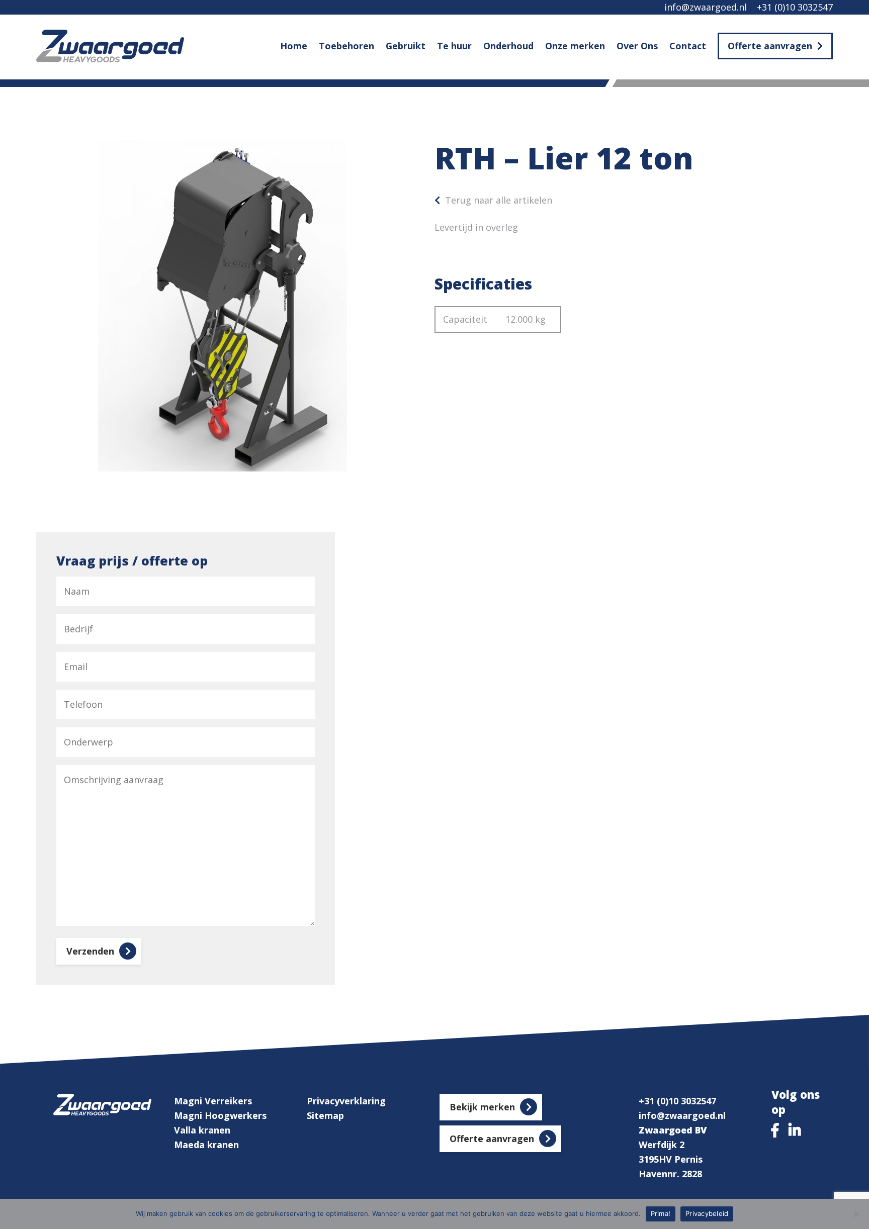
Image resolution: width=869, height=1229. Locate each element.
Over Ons (637, 46)
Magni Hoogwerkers (220, 1115)
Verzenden (90, 951)
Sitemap (325, 1115)
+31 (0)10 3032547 (795, 7)
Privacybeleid (706, 1213)
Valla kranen (202, 1130)
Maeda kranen (206, 1145)
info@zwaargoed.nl (705, 7)
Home (293, 46)
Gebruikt (405, 46)
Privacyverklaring (346, 1101)
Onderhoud (508, 46)
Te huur (454, 46)
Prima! (661, 1213)
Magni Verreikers (213, 1101)
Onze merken (575, 46)
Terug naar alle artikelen (498, 200)
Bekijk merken (482, 1107)
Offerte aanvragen (770, 46)
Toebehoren (346, 46)
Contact (687, 46)
